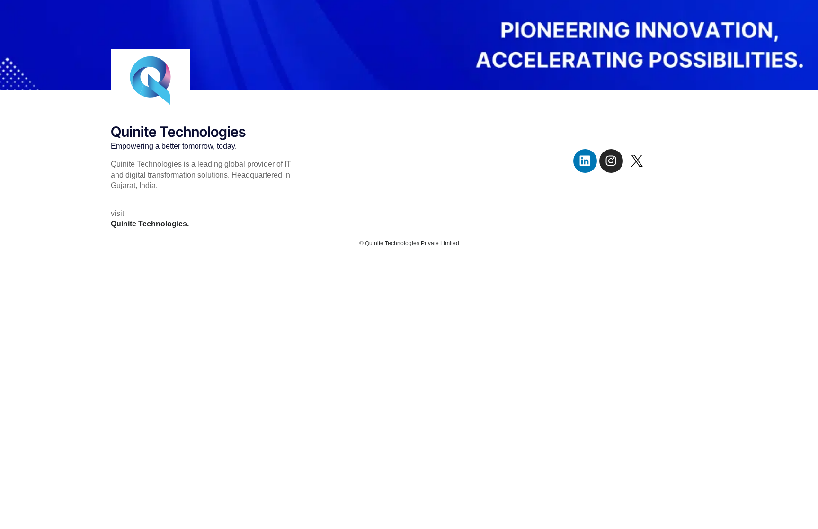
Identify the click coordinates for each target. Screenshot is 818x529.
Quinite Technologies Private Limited (412, 243)
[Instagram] (611, 161)
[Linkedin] (585, 161)
